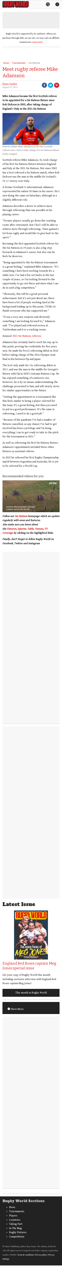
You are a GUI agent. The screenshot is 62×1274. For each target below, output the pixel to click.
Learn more (37, 42)
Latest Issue (18, 904)
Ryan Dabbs (9, 84)
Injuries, (22, 528)
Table (30, 528)
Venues (39, 528)
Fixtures (11, 528)
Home (6, 63)
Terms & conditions (25, 1255)
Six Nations (34, 63)
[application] (31, 496)
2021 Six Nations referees (26, 336)
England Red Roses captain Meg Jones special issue (29, 965)
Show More (17, 1009)
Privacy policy (41, 1255)
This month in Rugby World (31, 992)
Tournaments (19, 63)
